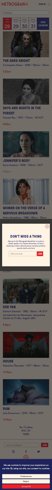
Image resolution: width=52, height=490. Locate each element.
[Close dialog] (47, 226)
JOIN (40, 253)
